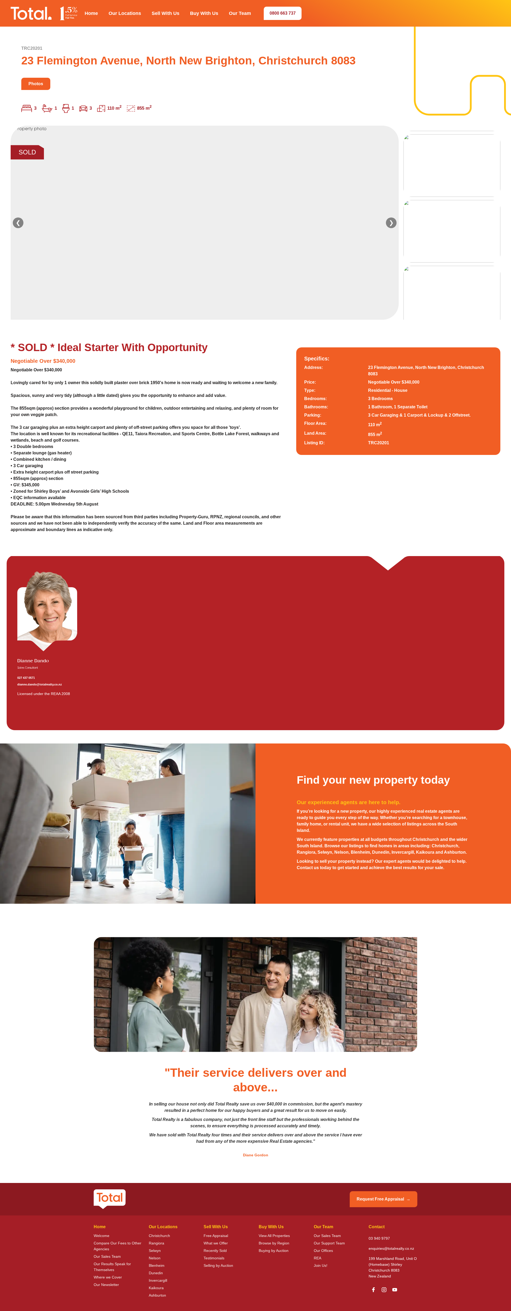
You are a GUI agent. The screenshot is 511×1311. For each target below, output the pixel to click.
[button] (91, 13)
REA (317, 1258)
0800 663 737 (283, 13)
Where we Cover (108, 1277)
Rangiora (156, 1243)
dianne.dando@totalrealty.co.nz (39, 684)
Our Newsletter (106, 1285)
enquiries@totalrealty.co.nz (391, 1248)
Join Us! (320, 1265)
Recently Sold (215, 1250)
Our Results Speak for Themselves (112, 1267)
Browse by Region (274, 1243)
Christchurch (159, 1236)
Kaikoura (156, 1288)
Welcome (101, 1236)
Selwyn (155, 1250)
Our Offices (323, 1250)
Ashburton (157, 1295)
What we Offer (216, 1243)
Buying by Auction (274, 1250)
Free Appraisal (216, 1236)
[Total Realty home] (44, 13)
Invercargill (158, 1280)
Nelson (154, 1258)
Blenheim (156, 1265)
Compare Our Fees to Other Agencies (117, 1246)
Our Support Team (329, 1243)
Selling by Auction (218, 1265)
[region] (255, 223)
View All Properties (274, 1236)
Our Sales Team (107, 1256)
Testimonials (214, 1258)
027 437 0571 (26, 677)
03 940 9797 (379, 1238)
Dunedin (156, 1273)
